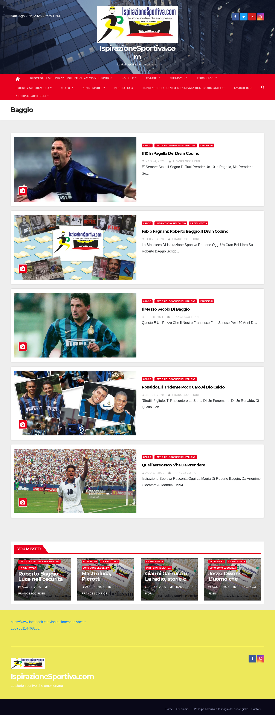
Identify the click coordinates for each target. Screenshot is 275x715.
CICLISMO (178, 78)
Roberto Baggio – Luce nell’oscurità (40, 576)
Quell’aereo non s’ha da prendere (173, 465)
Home (169, 709)
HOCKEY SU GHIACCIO (32, 88)
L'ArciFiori (206, 145)
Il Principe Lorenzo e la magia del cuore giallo (184, 88)
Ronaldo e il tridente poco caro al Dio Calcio (183, 387)
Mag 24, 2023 (155, 161)
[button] (262, 87)
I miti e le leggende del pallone (176, 145)
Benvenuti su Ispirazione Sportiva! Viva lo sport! (71, 78)
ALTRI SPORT (92, 88)
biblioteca (123, 88)
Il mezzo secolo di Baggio (166, 309)
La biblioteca (198, 223)
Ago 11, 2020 (154, 472)
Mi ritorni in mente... (158, 568)
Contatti (256, 709)
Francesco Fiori (186, 161)
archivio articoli (31, 96)
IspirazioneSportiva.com (137, 52)
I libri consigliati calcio (171, 223)
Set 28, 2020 (154, 394)
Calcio (147, 145)
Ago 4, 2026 (220, 586)
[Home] (18, 79)
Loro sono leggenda (96, 568)
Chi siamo (182, 709)
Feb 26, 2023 (154, 239)
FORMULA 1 (206, 78)
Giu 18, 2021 (154, 317)
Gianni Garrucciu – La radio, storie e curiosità (167, 578)
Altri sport (90, 561)
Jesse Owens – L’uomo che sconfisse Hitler (227, 578)
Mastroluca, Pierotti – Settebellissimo (101, 578)
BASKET (128, 78)
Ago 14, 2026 (94, 586)
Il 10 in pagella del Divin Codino (170, 153)
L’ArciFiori (243, 88)
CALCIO (152, 78)
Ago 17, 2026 (31, 586)
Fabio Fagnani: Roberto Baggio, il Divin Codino (185, 231)
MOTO (66, 88)
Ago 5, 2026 (157, 586)
